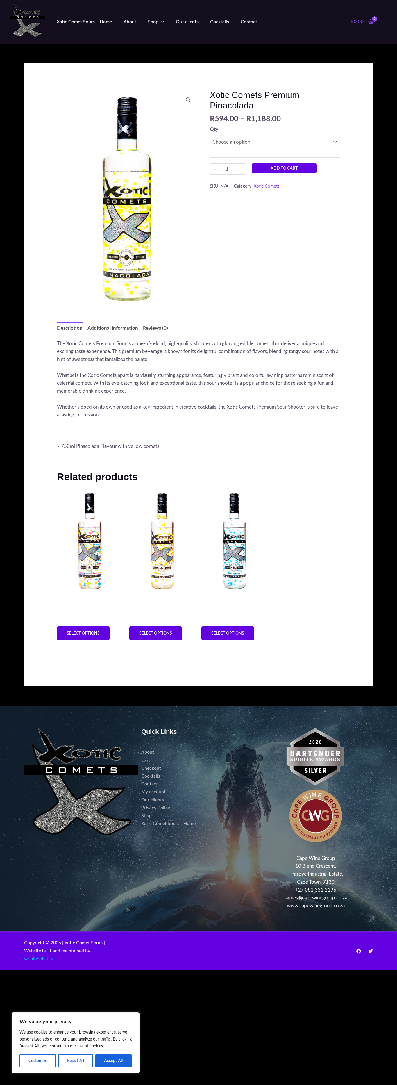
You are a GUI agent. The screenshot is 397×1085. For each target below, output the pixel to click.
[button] (161, 21)
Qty (214, 129)
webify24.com (38, 958)
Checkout (151, 768)
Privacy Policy (155, 808)
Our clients (187, 21)
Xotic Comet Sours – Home (84, 21)
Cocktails (219, 21)
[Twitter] (370, 951)
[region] (76, 1042)
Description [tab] (70, 328)
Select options (83, 633)
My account (153, 792)
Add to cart (284, 168)
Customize (37, 1061)
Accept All (113, 1061)
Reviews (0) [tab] (155, 328)
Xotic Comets (267, 186)
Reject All (75, 1061)
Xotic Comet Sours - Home (168, 823)
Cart (145, 760)
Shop (153, 21)
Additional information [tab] (112, 328)
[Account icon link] (384, 21)
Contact (249, 21)
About (130, 21)
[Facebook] (358, 951)
